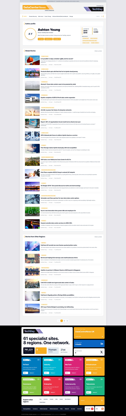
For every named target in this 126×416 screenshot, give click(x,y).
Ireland (61, 399)
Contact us (47, 39)
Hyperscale (86, 38)
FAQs (61, 408)
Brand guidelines (27, 408)
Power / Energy (48, 16)
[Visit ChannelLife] (50, 360)
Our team (56, 39)
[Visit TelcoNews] (92, 379)
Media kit (32, 372)
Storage (71, 16)
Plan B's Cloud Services (46, 414)
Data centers (94, 38)
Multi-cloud (40, 16)
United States (42, 402)
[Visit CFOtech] (29, 360)
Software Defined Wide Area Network (60, 16)
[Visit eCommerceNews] (29, 379)
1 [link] (61, 320)
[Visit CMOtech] (71, 360)
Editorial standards (54, 408)
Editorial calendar (43, 408)
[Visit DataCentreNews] (92, 360)
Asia (40, 399)
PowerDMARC (63, 414)
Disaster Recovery (33, 16)
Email (41, 39)
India (56, 399)
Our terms (79, 408)
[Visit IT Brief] (50, 379)
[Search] (102, 16)
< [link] (58, 320)
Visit (25, 372)
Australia (46, 399)
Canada (51, 399)
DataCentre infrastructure (90, 40)
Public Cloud (86, 42)
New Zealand (67, 399)
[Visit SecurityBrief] (71, 379)
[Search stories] (102, 400)
